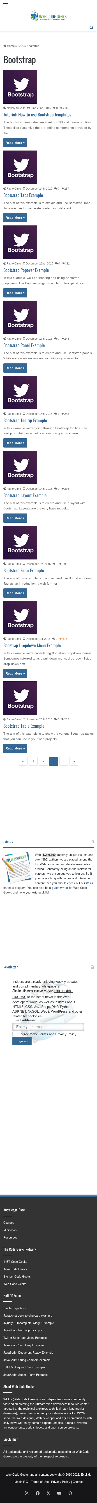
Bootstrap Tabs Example (23, 195)
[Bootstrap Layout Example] (20, 467)
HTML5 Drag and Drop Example (24, 1367)
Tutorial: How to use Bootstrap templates (37, 114)
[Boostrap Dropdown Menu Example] (20, 617)
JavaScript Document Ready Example (28, 1352)
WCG (89, 883)
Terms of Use (40, 1481)
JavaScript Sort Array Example (23, 1345)
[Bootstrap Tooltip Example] (20, 392)
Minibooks (10, 1230)
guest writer (60, 887)
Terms (44, 1034)
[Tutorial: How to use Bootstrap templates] (20, 87)
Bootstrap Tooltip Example (25, 420)
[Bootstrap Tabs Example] (20, 167)
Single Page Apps (15, 1308)
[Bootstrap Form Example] (20, 542)
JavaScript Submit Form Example (25, 1374)
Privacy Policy (65, 1034)
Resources (10, 1237)
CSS (21, 46)
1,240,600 (49, 854)
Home (10, 46)
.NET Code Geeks (15, 1261)
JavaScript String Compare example (27, 1360)
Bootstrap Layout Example (24, 495)
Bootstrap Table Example (23, 725)
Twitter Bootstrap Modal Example (25, 1337)
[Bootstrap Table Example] (20, 698)
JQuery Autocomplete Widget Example (28, 1323)
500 (44, 859)
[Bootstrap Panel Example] (20, 317)
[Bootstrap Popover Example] (20, 242)
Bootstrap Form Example (23, 570)
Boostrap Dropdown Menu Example (32, 645)
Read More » (15, 142)
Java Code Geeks (15, 1269)
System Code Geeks (17, 1276)
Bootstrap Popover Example (26, 270)
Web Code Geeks (14, 1284)
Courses (8, 1222)
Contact (78, 1481)
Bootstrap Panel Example (24, 345)
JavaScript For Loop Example (22, 1330)
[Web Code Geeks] (48, 15)
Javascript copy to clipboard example (27, 1315)
